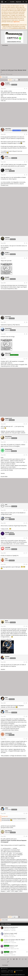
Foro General (12, 928)
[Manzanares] (14, 37)
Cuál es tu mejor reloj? (10, 933)
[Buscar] (26, 1)
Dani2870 (6, 941)
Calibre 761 (12, 952)
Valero (5, 953)
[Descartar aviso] (25, 6)
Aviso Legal (10, 970)
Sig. (14, 79)
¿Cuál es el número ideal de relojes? (14, 939)
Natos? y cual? (13, 946)
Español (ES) (5, 968)
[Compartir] (25, 89)
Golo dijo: (4, 816)
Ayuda (11, 972)
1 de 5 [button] (10, 79)
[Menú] (2, 1)
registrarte (16, 21)
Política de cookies (5, 972)
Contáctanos (4, 970)
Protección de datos (18, 970)
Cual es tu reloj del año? (11, 927)
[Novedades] (23, 1)
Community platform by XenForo (13, 974)
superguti (6, 935)
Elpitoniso (6, 947)
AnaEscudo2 (6, 928)
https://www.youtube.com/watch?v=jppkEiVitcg (13, 845)
